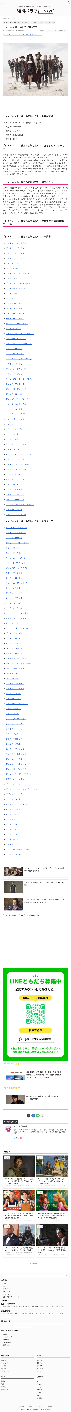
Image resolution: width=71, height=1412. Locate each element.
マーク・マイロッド (14, 814)
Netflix (47, 1306)
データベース (5, 1371)
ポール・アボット (13, 638)
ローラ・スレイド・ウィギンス (19, 379)
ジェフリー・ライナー (15, 724)
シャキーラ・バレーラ (15, 449)
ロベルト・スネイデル (15, 688)
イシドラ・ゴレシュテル (16, 404)
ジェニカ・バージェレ (15, 253)
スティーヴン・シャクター (17, 618)
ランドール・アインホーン (17, 583)
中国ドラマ (40, 1363)
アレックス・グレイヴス (16, 769)
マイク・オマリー (13, 643)
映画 (2, 1384)
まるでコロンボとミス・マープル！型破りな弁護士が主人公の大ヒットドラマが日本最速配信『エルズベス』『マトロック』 (43, 1074)
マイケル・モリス (13, 809)
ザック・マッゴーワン (15, 248)
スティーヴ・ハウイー (15, 354)
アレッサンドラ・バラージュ (18, 399)
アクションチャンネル (40, 1313)
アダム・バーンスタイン (16, 779)
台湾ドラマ (40, 1366)
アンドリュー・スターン (16, 759)
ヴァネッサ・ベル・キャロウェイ (20, 283)
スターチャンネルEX (60, 1306)
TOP (4, 1284)
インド (35, 1323)
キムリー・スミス (13, 298)
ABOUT (5, 1334)
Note (38, 1395)
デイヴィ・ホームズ (14, 593)
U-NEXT (52, 1306)
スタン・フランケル (14, 573)
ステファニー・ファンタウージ (19, 359)
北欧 (27, 1327)
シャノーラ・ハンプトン (16, 339)
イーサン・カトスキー (15, 409)
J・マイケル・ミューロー (16, 528)
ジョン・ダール (12, 714)
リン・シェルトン (13, 829)
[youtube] (21, 1138)
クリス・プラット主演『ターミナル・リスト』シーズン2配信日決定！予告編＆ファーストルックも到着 (19, 1181)
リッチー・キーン (13, 824)
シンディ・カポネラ (14, 538)
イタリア (30, 1323)
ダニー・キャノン (13, 784)
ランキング (7, 1291)
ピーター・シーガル (14, 633)
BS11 (4, 1313)
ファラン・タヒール (14, 489)
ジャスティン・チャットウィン (19, 464)
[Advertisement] (35, 942)
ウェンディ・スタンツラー (17, 754)
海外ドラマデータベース (11, 1297)
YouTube (39, 1389)
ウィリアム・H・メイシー (17, 414)
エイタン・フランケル (15, 749)
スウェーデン (54, 1323)
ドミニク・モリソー (14, 623)
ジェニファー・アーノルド (17, 668)
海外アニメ (4, 1389)
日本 (31, 1327)
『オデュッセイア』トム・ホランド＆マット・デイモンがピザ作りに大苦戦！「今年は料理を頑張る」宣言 (19, 1215)
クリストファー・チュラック (18, 613)
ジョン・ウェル (12, 678)
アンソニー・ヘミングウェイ (18, 764)
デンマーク (5, 1327)
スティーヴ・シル (13, 699)
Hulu (21, 1306)
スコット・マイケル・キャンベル (20, 504)
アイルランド (5, 1323)
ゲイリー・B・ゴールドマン (17, 543)
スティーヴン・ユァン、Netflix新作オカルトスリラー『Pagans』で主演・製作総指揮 (52, 1250)
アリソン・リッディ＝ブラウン (19, 774)
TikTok (39, 1392)
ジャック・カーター (14, 349)
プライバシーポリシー (40, 1406)
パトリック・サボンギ (15, 484)
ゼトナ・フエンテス (14, 739)
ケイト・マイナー (13, 303)
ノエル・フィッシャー (15, 364)
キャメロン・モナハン (15, 494)
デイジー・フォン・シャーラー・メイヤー (23, 789)
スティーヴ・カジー (14, 510)
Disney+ (15, 1306)
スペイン (61, 1323)
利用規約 (30, 1406)
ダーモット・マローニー (16, 515)
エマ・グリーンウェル (15, 419)
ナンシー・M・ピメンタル (17, 628)
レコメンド (7, 1289)
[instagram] (19, 1138)
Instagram (40, 1387)
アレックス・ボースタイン (17, 568)
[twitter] (28, 1115)
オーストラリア (42, 1323)
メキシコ (21, 1327)
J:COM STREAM (35, 1306)
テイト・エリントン (14, 474)
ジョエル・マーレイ (14, 258)
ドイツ (10, 1327)
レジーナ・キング (13, 834)
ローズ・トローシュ (14, 578)
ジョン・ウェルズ (13, 603)
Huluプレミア (26, 1306)
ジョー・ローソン (13, 709)
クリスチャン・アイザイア (17, 288)
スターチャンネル (50, 1313)
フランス (16, 1327)
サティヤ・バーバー (14, 653)
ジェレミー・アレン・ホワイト (19, 344)
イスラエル (24, 1323)
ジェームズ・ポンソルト (16, 719)
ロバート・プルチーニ (15, 683)
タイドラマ (40, 1369)
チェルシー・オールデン (16, 243)
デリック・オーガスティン (17, 323)
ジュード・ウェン (13, 673)
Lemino (41, 1306)
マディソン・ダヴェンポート (18, 369)
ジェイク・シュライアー (16, 533)
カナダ (48, 1323)
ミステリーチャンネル (7, 1316)
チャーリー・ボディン (15, 318)
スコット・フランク (14, 598)
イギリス (17, 1323)
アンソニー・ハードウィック (18, 849)
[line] (38, 1115)
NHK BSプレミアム (23, 1313)
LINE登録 (39, 1398)
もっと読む (36, 1263)
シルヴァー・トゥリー (15, 729)
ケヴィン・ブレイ (13, 693)
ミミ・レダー (11, 819)
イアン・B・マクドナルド (16, 563)
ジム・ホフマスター (14, 308)
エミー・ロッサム (13, 434)
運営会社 (6, 1345)
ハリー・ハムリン (13, 268)
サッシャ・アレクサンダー (17, 444)
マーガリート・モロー (15, 313)
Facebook (40, 1384)
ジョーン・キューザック (16, 469)
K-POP (39, 1371)
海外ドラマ (4, 1381)
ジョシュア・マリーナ (15, 263)
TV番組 (3, 1387)
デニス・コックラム (14, 293)
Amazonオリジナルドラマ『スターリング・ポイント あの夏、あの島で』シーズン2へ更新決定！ (52, 1181)
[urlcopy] (42, 1115)
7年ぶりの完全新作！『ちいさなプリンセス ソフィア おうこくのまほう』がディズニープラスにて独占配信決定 (52, 1215)
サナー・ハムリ (12, 734)
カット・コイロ (12, 548)
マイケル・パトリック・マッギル (20, 334)
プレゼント (7, 1294)
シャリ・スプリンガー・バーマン (20, 663)
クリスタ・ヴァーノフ (15, 854)
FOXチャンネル (10, 1313)
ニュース (6, 1286)
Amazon (4, 1306)
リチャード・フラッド (15, 374)
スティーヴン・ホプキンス (17, 704)
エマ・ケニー (11, 424)
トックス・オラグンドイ (16, 479)
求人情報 (6, 1339)
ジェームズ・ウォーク (15, 459)
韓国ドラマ (40, 1360)
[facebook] (33, 1115)
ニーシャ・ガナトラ (14, 799)
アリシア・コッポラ (14, 394)
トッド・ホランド (13, 588)
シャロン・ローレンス (15, 499)
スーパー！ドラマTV (59, 1313)
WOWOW (31, 1313)
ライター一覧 (7, 1337)
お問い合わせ (7, 1342)
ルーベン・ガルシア (14, 648)
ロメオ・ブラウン (13, 278)
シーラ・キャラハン (14, 608)
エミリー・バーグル (14, 429)
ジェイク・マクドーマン (16, 384)
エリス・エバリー (13, 439)
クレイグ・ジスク (13, 744)
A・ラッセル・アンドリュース (18, 454)
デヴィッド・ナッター (15, 794)
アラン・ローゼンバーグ (16, 389)
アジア (39, 1356)
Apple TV (10, 1306)
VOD (3, 1377)
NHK (16, 1313)
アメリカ (11, 1323)
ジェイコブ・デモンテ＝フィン (19, 273)
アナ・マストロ (12, 844)
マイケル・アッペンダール (17, 804)
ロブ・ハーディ (12, 839)
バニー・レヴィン (13, 328)
